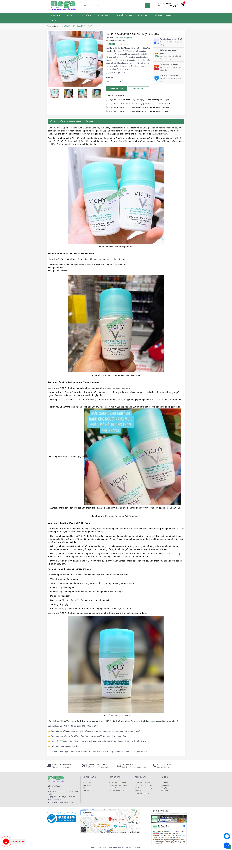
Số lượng (109, 77)
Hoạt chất (143, 15)
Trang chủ (55, 15)
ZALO (226, 845)
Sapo (138, 847)
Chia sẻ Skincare (124, 15)
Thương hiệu (103, 15)
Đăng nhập (162, 6)
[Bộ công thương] (61, 817)
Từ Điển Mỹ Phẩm (163, 15)
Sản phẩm (85, 15)
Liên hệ (53, 21)
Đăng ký (173, 6)
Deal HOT (70, 15)
